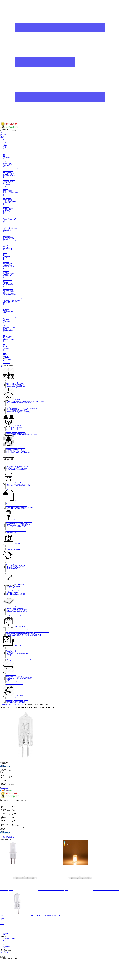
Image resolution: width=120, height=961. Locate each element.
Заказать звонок (3, 134)
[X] (6, 790)
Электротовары (6, 304)
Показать (2, 829)
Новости (7, 140)
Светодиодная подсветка (8, 269)
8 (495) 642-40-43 (4, 132)
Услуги (4, 941)
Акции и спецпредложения (9, 938)
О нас (4, 139)
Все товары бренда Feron (8, 837)
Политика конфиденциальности (7, 959)
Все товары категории (7, 836)
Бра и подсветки (6, 184)
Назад (4, 152)
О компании (5, 933)
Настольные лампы (7, 213)
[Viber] (8, 790)
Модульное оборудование (8, 293)
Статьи (4, 147)
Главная (2, 704)
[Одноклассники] (3, 790)
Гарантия (5, 144)
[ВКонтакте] (1, 790)
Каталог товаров (7, 704)
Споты (4, 195)
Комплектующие (6, 321)
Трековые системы (7, 204)
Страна (3, 818)
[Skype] (11, 790)
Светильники (6, 167)
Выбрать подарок (4, 788)
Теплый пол (5, 247)
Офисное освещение (7, 282)
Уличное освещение (7, 232)
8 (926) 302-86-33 (4, 133)
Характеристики (4, 805)
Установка (5, 145)
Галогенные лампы (20, 704)
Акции (4, 146)
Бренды (4, 142)
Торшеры (5, 222)
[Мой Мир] (5, 790)
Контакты (5, 148)
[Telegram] (13, 790)
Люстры (4, 156)
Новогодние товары (7, 336)
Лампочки (5, 255)
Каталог (4, 153)
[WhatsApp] (10, 790)
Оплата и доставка (7, 143)
